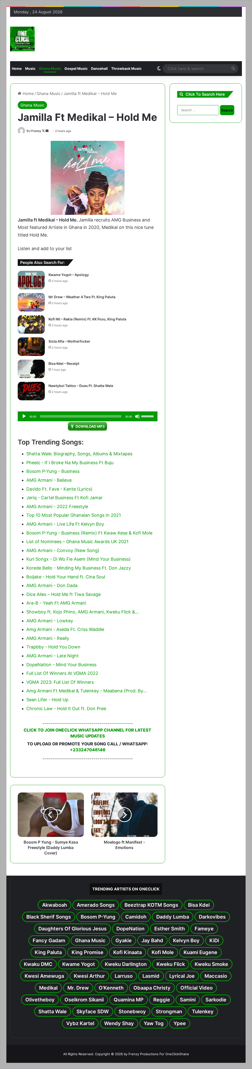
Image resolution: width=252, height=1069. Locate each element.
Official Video (196, 988)
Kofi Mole (163, 952)
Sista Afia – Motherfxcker (69, 341)
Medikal (48, 988)
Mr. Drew (78, 988)
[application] (88, 416)
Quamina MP (128, 1000)
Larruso (124, 976)
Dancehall (99, 68)
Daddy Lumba (172, 917)
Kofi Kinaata (127, 952)
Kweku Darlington (126, 964)
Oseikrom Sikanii (84, 1000)
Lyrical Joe (182, 976)
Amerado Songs (96, 905)
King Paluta (48, 952)
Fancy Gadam (49, 940)
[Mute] (137, 416)
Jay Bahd (152, 940)
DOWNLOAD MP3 (90, 426)
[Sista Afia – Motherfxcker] (31, 346)
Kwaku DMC (38, 964)
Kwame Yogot (78, 964)
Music (30, 68)
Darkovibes (212, 917)
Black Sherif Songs (48, 917)
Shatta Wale (52, 1011)
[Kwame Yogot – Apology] (31, 280)
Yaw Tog (154, 1023)
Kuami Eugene (200, 952)
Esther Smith (169, 929)
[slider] (148, 415)
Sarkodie (215, 1000)
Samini (188, 1000)
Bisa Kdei (199, 905)
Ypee (179, 1023)
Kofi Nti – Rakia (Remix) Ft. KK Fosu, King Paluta (87, 319)
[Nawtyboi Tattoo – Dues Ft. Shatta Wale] (31, 391)
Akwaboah (54, 905)
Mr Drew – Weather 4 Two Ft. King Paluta (81, 297)
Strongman (169, 1011)
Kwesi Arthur (89, 976)
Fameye (204, 929)
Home (17, 68)
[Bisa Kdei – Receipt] (31, 369)
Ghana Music (50, 68)
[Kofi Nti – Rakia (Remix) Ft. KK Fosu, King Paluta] (31, 324)
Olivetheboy (40, 1000)
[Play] (24, 416)
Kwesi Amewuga (44, 976)
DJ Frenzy (34, 131)
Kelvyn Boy (186, 940)
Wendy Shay (119, 1023)
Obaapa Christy (152, 988)
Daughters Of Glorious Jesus (72, 929)
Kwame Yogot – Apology (68, 275)
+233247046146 (87, 749)
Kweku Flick (171, 964)
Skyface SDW (93, 1011)
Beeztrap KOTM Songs (151, 905)
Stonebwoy (132, 1011)
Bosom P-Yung (98, 917)
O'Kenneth (111, 988)
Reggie (161, 1000)
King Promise (87, 952)
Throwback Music (126, 68)
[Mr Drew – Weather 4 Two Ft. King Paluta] (31, 302)
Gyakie (123, 940)
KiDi (214, 940)
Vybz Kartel (80, 1023)
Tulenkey (203, 1011)
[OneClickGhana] (22, 39)
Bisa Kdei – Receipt (63, 363)
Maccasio (216, 976)
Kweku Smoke (211, 964)
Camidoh (135, 917)
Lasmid (150, 976)
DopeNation (130, 929)
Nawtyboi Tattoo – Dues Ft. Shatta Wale (80, 386)
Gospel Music (76, 68)
